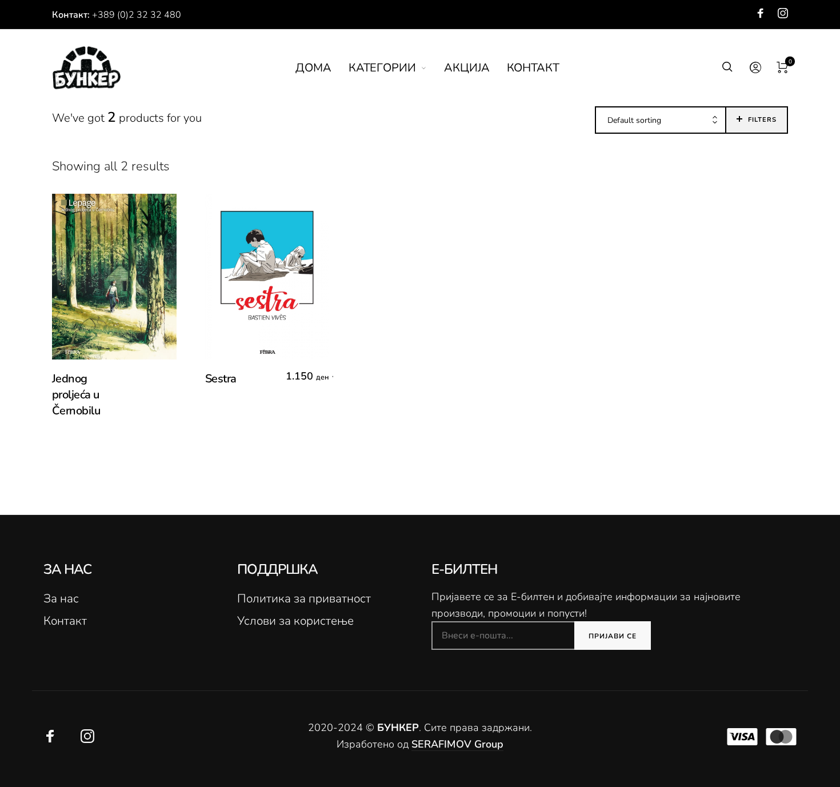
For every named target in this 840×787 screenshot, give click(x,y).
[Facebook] (760, 13)
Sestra (221, 378)
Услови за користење (295, 621)
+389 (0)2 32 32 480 (136, 15)
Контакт (65, 621)
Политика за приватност (304, 598)
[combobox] (660, 120)
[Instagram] (783, 13)
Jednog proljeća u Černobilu (76, 394)
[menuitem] (322, 68)
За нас (61, 598)
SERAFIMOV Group (457, 744)
